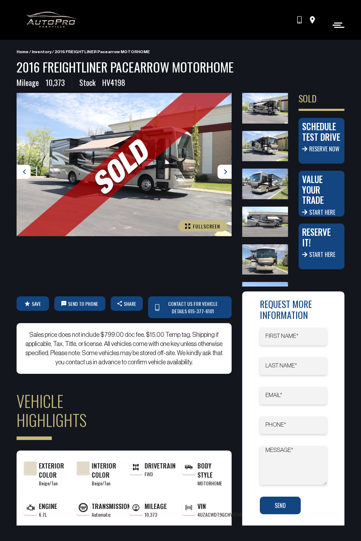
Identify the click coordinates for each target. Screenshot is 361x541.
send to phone (83, 303)
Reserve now (324, 149)
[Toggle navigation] (336, 25)
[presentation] (24, 172)
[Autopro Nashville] (52, 19)
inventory (41, 52)
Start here (322, 212)
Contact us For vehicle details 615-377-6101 (193, 307)
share (130, 303)
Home (23, 52)
